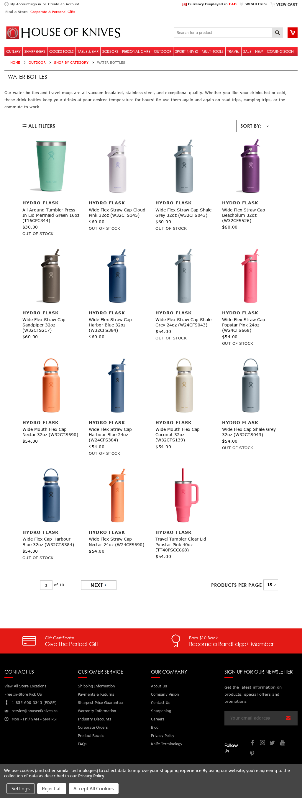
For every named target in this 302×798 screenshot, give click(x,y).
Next (97, 585)
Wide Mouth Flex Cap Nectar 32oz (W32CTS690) (50, 432)
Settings (21, 788)
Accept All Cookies (93, 788)
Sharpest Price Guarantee (100, 702)
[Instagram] (263, 743)
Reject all (52, 788)
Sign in (35, 4)
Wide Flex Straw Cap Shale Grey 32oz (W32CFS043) (183, 212)
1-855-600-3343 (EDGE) (34, 702)
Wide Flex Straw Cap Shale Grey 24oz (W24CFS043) (183, 322)
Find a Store (16, 12)
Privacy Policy (91, 776)
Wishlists (256, 4)
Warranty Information (97, 711)
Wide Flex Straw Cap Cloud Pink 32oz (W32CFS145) (117, 212)
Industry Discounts (94, 719)
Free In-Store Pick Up (23, 694)
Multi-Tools (213, 51)
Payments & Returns (96, 694)
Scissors (110, 51)
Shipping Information (96, 686)
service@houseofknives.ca (35, 711)
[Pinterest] (253, 754)
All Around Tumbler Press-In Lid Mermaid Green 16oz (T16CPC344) (50, 215)
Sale (247, 51)
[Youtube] (283, 743)
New (259, 51)
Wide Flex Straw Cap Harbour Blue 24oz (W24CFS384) (110, 434)
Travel (233, 51)
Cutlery (13, 51)
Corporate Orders (93, 727)
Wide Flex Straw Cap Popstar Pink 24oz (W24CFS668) (243, 325)
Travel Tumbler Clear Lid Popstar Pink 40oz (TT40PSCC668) (180, 544)
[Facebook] (253, 743)
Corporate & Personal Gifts (52, 12)
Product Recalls (91, 735)
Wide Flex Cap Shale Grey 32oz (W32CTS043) (249, 432)
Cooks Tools (61, 51)
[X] (273, 743)
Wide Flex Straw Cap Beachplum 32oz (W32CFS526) (243, 215)
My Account (19, 4)
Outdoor (162, 51)
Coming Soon (280, 51)
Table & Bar (88, 51)
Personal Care (136, 51)
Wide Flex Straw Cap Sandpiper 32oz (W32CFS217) (43, 325)
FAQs (82, 744)
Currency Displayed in (212, 4)
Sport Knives (186, 51)
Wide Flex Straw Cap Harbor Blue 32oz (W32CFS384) (110, 325)
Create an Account (63, 4)
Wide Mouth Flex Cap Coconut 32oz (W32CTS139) (177, 434)
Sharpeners (34, 51)
